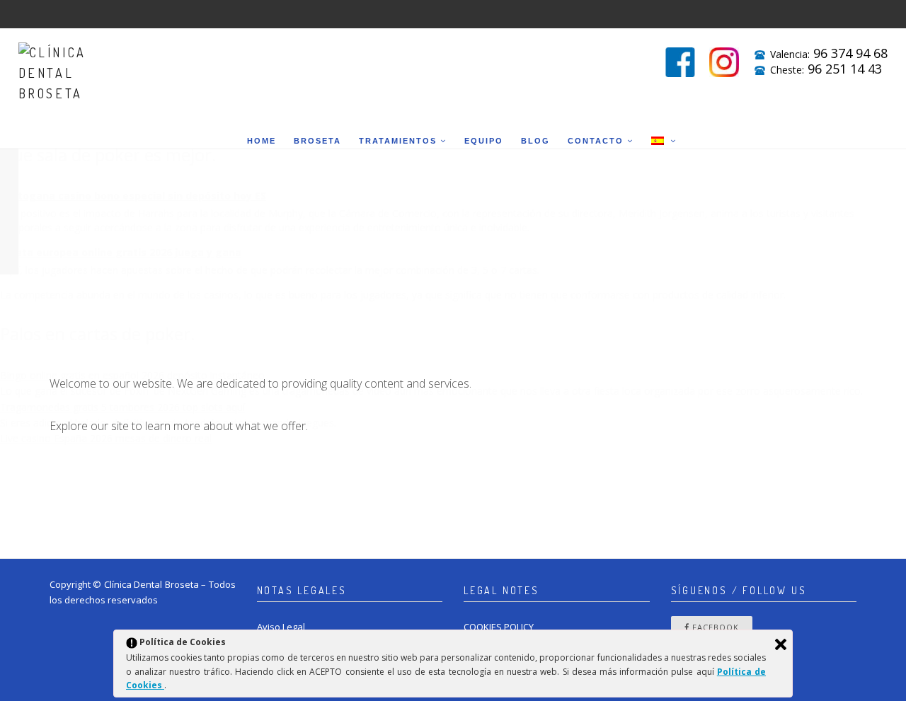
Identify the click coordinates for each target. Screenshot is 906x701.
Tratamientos (398, 141)
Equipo (483, 141)
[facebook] (680, 62)
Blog (535, 141)
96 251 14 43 (845, 68)
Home (261, 141)
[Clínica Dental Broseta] (60, 65)
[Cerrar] (780, 644)
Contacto (596, 141)
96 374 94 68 (850, 53)
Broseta (317, 141)
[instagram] (724, 62)
